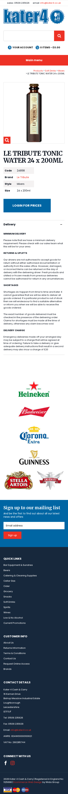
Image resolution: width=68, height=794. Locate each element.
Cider (6, 586)
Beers (6, 570)
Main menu (34, 60)
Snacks (7, 596)
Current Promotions (14, 623)
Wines (6, 612)
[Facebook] (5, 763)
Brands (7, 669)
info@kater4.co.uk (50, 3)
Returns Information (14, 648)
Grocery (8, 591)
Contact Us (9, 658)
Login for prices (27, 205)
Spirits (6, 607)
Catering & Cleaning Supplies (20, 575)
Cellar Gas (9, 581)
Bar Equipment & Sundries (18, 565)
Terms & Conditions (14, 653)
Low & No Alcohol (13, 617)
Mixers (61, 70)
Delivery (9, 224)
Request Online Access (16, 663)
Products (38, 70)
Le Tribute (23, 177)
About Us (8, 642)
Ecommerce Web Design (27, 782)
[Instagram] (12, 763)
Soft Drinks (50, 70)
